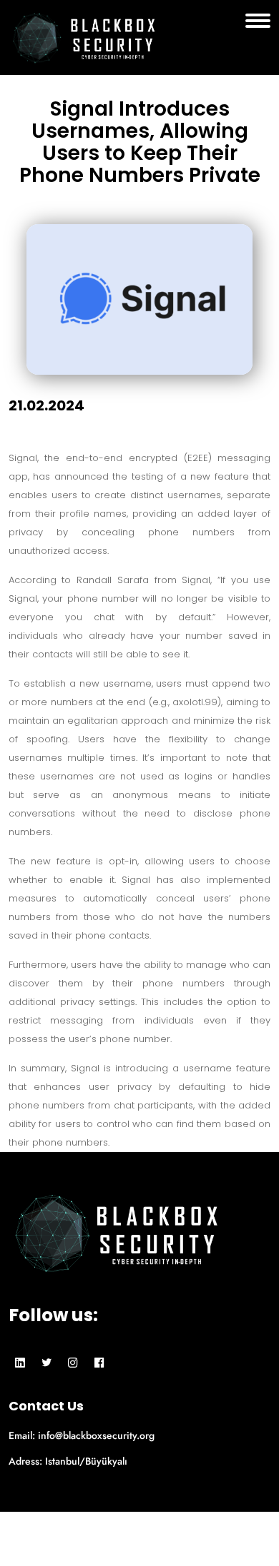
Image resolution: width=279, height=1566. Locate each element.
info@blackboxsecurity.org (96, 1435)
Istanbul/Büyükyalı (86, 1461)
